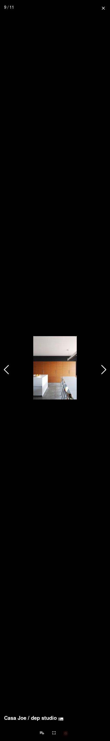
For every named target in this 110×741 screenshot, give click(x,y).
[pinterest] (65, 733)
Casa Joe (15, 718)
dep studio (44, 718)
